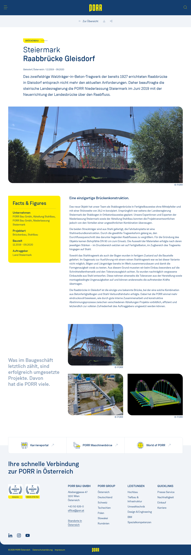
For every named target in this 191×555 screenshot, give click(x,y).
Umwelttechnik (136, 506)
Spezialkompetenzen (139, 522)
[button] (5, 7)
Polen (101, 513)
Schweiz (102, 502)
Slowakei (103, 518)
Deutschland (105, 497)
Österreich (104, 492)
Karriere (161, 507)
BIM (130, 517)
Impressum (60, 550)
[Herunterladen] (104, 21)
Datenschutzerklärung (43, 550)
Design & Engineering (140, 511)
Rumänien (103, 523)
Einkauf (161, 502)
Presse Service (165, 492)
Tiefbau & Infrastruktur (135, 499)
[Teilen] (111, 21)
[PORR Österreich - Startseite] (95, 7)
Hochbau (133, 492)
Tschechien (104, 507)
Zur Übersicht (90, 21)
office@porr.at (76, 510)
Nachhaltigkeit (165, 497)
